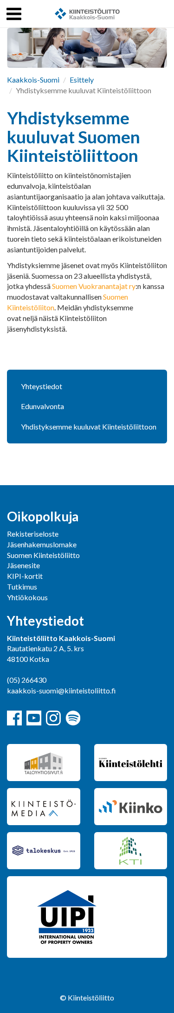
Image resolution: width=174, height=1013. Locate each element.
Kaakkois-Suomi (33, 79)
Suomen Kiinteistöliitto (43, 555)
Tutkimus (22, 586)
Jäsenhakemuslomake (42, 544)
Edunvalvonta (42, 406)
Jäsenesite (23, 565)
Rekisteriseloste (32, 533)
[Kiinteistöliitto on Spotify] (72, 718)
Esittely (82, 79)
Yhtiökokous (27, 597)
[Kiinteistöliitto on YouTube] (33, 718)
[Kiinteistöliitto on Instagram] (53, 718)
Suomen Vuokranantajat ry (93, 286)
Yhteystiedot (41, 386)
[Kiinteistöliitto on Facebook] (14, 718)
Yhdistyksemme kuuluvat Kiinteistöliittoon (88, 426)
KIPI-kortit (25, 575)
